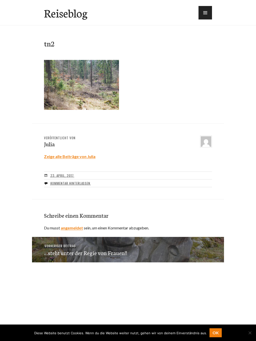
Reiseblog (66, 12)
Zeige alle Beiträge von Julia (70, 156)
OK (215, 332)
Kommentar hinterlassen (70, 183)
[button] (205, 12)
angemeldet (72, 227)
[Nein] (249, 332)
